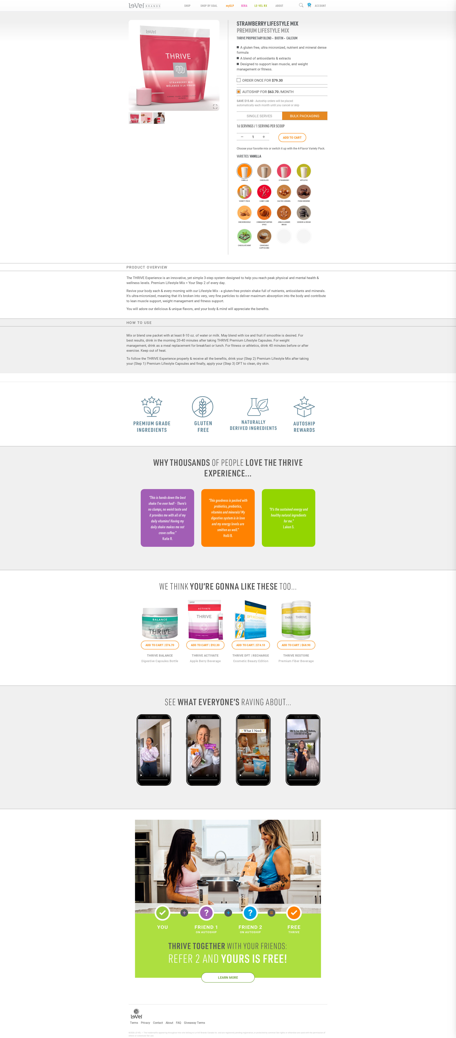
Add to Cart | (160, 645)
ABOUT (279, 5)
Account (320, 5)
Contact (158, 1022)
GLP (230, 5)
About (169, 1022)
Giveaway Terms (194, 1022)
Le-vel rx (261, 5)
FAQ (178, 1022)
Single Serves (259, 115)
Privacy (145, 1022)
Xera (244, 5)
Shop (187, 5)
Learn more (228, 977)
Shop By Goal (209, 5)
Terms (134, 1022)
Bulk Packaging (304, 115)
